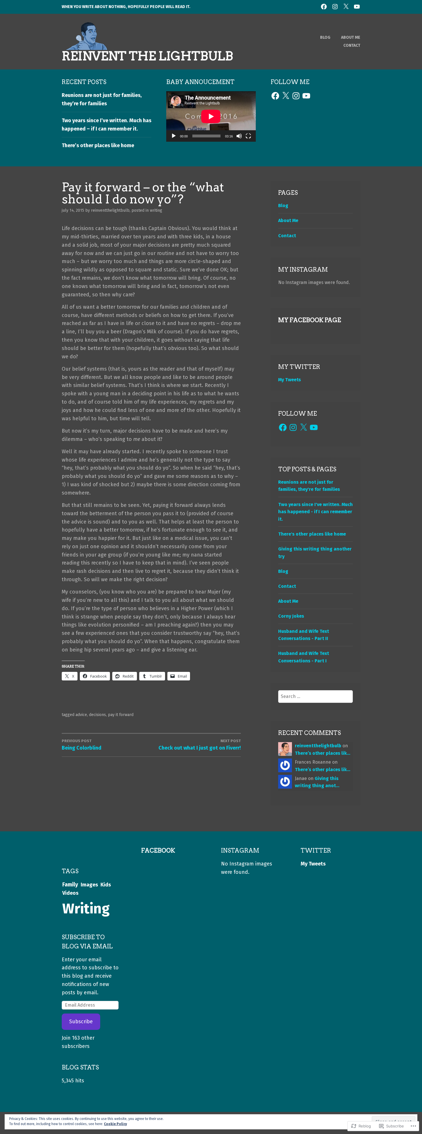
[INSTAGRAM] (335, 6)
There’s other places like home (98, 145)
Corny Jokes (291, 616)
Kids (105, 885)
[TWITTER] (345, 6)
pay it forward (120, 714)
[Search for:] (315, 696)
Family (70, 884)
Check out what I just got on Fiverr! (199, 745)
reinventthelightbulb (110, 210)
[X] (285, 95)
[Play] (174, 136)
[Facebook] (275, 95)
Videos (70, 893)
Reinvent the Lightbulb (147, 56)
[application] (211, 116)
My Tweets (289, 379)
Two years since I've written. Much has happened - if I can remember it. (315, 512)
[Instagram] (296, 95)
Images (89, 885)
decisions (97, 714)
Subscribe (81, 1021)
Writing (156, 210)
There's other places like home (312, 534)
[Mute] (239, 136)
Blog (325, 37)
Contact (351, 45)
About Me (350, 37)
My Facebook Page (309, 320)
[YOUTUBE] (356, 6)
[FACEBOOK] (323, 6)
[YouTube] (306, 95)
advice (81, 714)
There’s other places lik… (322, 753)
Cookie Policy (115, 1124)
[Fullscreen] (248, 136)
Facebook (158, 850)
